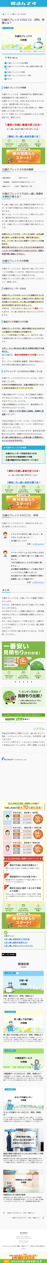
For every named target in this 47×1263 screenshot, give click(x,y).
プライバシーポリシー (23, 1237)
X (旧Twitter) (38, 544)
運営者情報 (23, 1233)
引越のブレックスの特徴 (16, 72)
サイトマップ (23, 1241)
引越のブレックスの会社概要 (17, 63)
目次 (9, 57)
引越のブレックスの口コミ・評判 (19, 75)
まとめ (9, 79)
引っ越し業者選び (9, 955)
